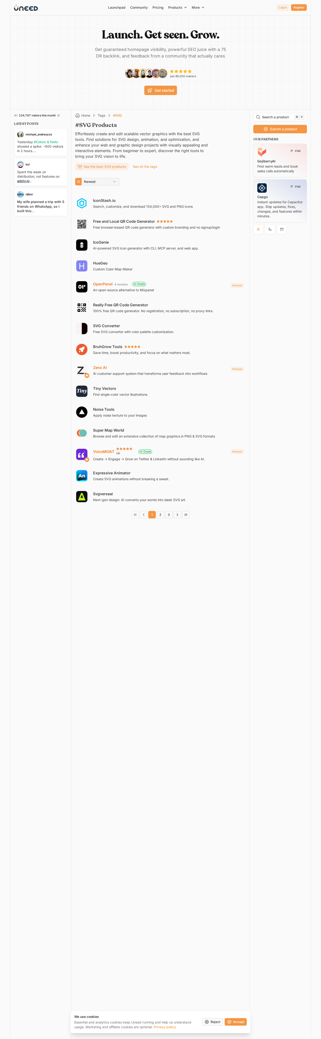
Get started (164, 90)
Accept (238, 1022)
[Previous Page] (143, 514)
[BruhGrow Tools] (160, 349)
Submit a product (283, 129)
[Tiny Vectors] (160, 391)
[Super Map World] (160, 433)
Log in (283, 7)
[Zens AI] (160, 370)
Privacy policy (165, 1027)
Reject (215, 1022)
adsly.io (23, 181)
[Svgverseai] (160, 496)
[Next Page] (177, 514)
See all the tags (145, 167)
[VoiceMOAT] (160, 454)
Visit (298, 151)
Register (299, 7)
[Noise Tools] (160, 412)
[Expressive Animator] (160, 475)
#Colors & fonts (46, 142)
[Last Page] (186, 514)
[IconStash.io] (160, 203)
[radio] (258, 229)
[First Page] (135, 514)
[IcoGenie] (160, 245)
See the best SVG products (105, 167)
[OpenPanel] (160, 286)
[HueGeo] (160, 266)
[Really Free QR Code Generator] (160, 307)
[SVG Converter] (160, 328)
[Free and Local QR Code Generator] (160, 224)
